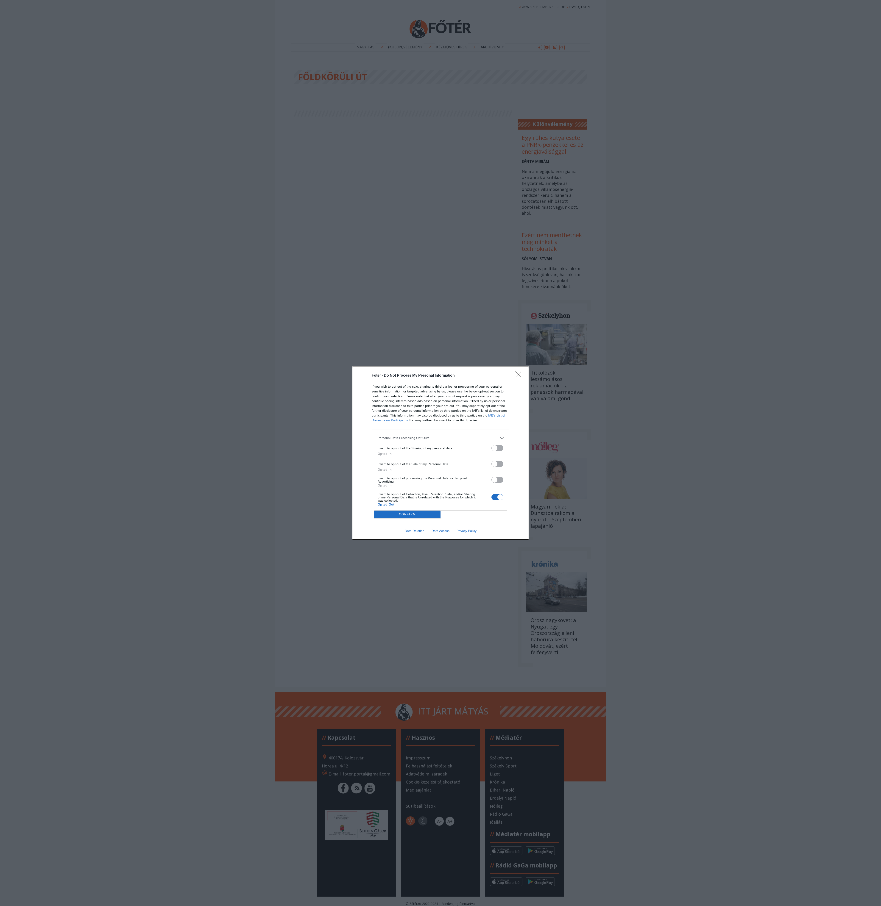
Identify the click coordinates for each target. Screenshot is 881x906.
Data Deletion (414, 531)
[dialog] (440, 453)
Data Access (440, 531)
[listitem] (440, 438)
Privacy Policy (467, 531)
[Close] (520, 375)
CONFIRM (407, 514)
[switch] (497, 448)
